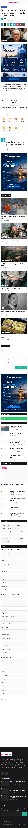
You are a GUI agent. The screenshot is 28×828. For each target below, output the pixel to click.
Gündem (10, 528)
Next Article (13, 105)
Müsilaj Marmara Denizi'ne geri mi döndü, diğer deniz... (13, 264)
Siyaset (3, 525)
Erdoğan (16, 531)
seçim (8, 535)
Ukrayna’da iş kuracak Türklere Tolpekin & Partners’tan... (17, 449)
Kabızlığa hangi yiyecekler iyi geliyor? (11, 288)
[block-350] (14, 63)
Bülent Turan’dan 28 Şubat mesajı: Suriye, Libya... (18, 492)
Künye (24, 824)
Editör (8, 139)
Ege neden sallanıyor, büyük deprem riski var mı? (13, 217)
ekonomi (19, 525)
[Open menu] (2, 2)
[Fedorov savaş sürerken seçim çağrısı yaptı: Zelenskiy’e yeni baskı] (5, 515)
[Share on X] (5, 24)
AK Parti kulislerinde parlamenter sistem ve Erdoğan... (17, 441)
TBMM (3, 535)
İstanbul (10, 531)
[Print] (20, 24)
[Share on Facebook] (2, 24)
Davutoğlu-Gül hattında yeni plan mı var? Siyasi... (18, 434)
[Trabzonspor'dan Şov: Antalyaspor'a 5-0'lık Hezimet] (5, 798)
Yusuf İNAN (12, 459)
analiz (7, 541)
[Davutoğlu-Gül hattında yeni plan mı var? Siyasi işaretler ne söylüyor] (5, 436)
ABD (13, 535)
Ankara (18, 535)
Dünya (21, 538)
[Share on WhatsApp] (8, 24)
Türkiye (22, 531)
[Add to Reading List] (23, 24)
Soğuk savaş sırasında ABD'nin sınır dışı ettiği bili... (13, 312)
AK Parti (3, 528)
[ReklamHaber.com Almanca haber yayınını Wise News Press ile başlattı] (5, 508)
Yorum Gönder (20, 367)
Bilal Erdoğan (17, 528)
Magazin (4, 531)
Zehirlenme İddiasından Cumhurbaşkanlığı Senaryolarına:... (18, 789)
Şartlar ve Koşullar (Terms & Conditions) (12, 824)
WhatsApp (6, 418)
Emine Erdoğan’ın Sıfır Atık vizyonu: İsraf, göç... (18, 456)
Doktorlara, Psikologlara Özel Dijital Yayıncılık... (18, 782)
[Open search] (25, 2)
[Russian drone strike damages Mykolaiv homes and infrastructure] (5, 428)
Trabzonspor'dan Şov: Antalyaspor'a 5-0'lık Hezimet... (18, 796)
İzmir (9, 525)
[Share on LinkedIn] (11, 24)
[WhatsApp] (2, 773)
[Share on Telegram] (14, 24)
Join (25, 814)
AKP (3, 541)
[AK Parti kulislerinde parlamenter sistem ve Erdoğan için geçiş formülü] (5, 443)
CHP (13, 525)
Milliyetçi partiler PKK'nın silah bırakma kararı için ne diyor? (14, 101)
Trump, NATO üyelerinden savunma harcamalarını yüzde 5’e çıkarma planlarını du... (14, 108)
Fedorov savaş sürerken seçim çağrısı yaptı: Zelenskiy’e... (17, 514)
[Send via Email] (17, 24)
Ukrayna (16, 538)
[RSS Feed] (7, 149)
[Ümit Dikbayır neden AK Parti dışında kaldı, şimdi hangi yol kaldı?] (14, 474)
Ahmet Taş (12, 437)
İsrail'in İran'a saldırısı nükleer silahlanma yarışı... (14, 241)
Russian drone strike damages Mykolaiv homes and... (17, 427)
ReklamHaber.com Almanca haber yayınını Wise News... (18, 506)
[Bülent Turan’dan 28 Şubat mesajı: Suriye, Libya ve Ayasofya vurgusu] (5, 493)
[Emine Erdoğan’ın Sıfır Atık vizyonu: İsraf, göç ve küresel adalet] (5, 458)
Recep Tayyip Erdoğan (6, 538)
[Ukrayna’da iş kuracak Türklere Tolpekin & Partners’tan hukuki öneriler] (5, 450)
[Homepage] (14, 2)
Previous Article (15, 99)
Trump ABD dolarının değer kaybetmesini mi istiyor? (13, 336)
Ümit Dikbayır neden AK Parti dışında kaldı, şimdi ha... (12, 485)
